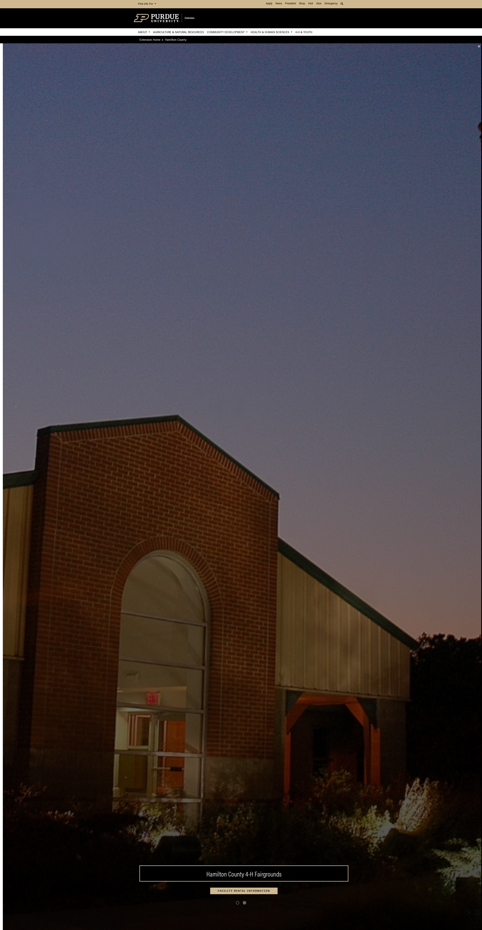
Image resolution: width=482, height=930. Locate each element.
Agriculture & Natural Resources (178, 32)
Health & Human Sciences (270, 32)
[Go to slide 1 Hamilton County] (237, 902)
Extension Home (150, 39)
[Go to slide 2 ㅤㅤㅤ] (244, 902)
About (143, 32)
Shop (302, 3)
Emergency (331, 3)
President (290, 3)
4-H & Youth (303, 32)
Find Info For (146, 4)
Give (318, 3)
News (278, 3)
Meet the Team (241, 891)
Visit (310, 3)
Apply (269, 3)
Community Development (226, 32)
